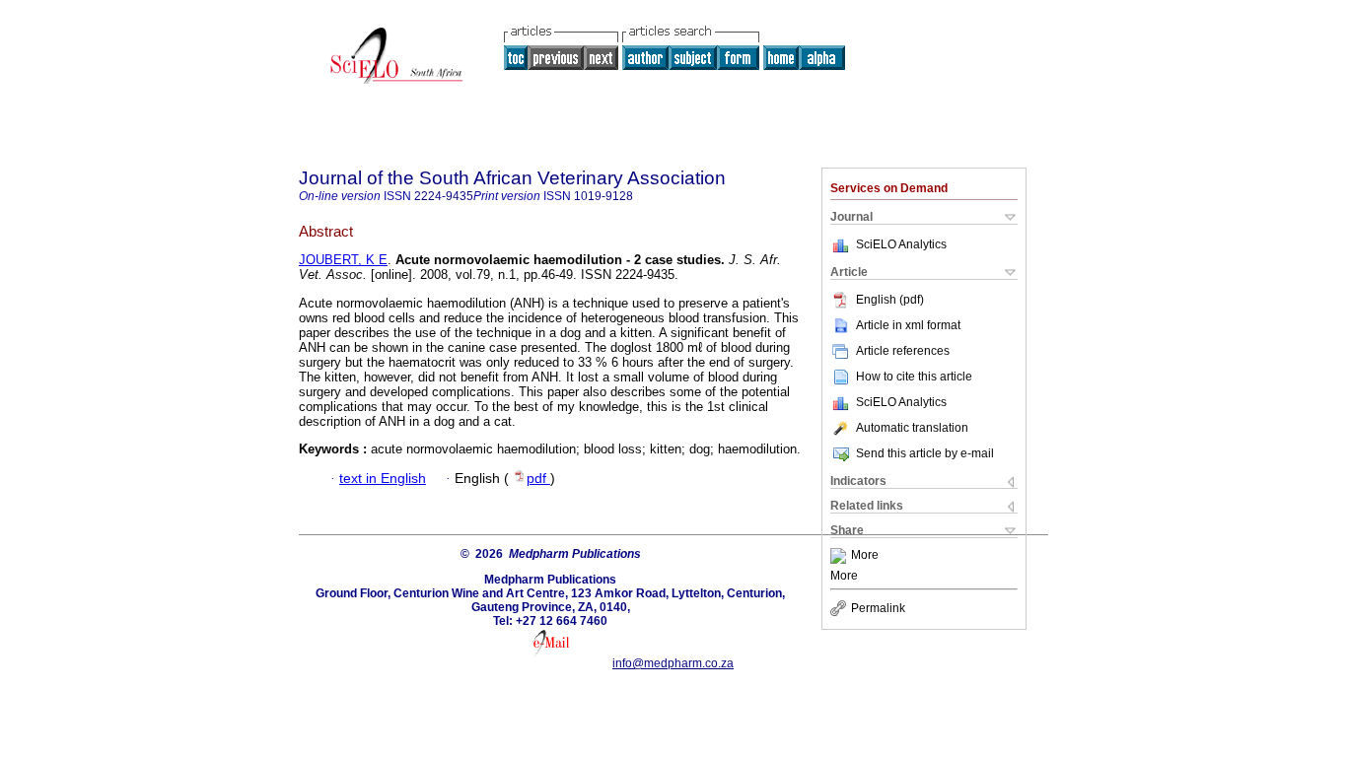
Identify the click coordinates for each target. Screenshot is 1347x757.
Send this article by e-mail (925, 453)
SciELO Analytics (901, 244)
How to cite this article (914, 376)
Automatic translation (912, 428)
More (865, 556)
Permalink (878, 608)
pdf (538, 478)
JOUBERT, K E (343, 259)
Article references (903, 351)
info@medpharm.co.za (673, 663)
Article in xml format (908, 325)
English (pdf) (890, 300)
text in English (382, 478)
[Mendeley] (840, 556)
